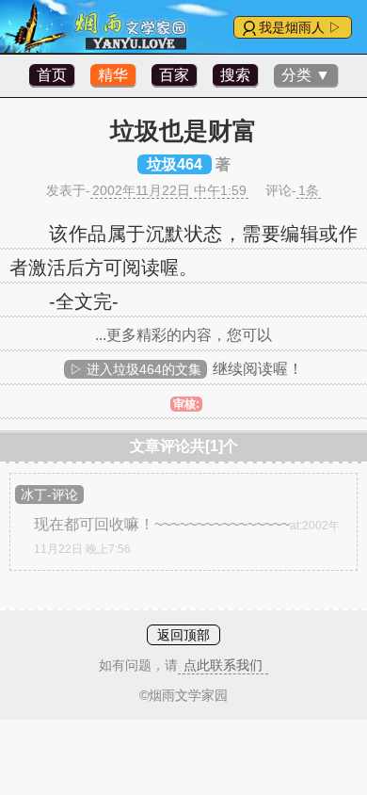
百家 (174, 75)
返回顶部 (183, 634)
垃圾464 (174, 164)
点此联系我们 (223, 665)
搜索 (235, 75)
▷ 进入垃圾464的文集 (135, 369)
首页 (52, 75)
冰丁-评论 (49, 494)
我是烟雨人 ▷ (300, 27)
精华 (113, 75)
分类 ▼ (305, 75)
